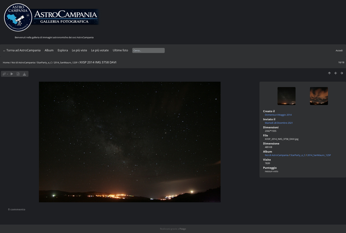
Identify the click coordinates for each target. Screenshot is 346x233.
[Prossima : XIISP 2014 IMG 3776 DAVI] (342, 73)
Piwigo (182, 228)
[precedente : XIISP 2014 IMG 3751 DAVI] (335, 73)
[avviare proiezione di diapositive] (12, 74)
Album (49, 50)
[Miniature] (329, 73)
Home (6, 62)
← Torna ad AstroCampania (22, 50)
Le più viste (79, 50)
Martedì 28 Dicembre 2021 (279, 122)
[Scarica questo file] (24, 74)
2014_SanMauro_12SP (65, 62)
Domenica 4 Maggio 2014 (278, 114)
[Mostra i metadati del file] (18, 74)
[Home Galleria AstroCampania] (54, 17)
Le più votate (100, 50)
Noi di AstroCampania (23, 62)
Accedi (339, 50)
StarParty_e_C (44, 62)
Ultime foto (120, 50)
